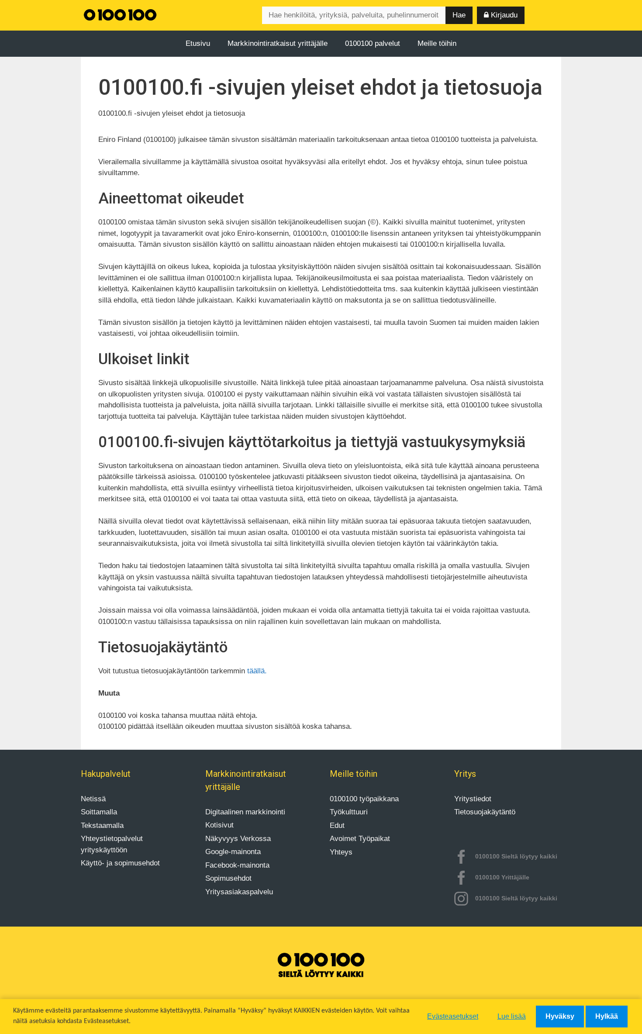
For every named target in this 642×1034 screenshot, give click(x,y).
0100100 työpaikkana (364, 799)
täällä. (257, 671)
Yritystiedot (472, 799)
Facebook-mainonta (237, 865)
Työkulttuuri (349, 812)
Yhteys (341, 852)
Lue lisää (511, 1016)
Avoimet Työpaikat (360, 838)
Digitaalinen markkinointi (245, 812)
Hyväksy (559, 1016)
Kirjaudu (503, 15)
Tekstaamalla (102, 825)
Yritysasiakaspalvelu (239, 892)
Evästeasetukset (452, 1016)
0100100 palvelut (372, 43)
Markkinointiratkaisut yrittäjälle (278, 43)
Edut (337, 825)
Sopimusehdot (228, 878)
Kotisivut (219, 825)
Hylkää (606, 1016)
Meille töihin (437, 43)
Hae (459, 15)
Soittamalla (99, 812)
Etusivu (198, 43)
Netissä (93, 799)
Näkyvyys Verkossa (238, 838)
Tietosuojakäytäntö (484, 812)
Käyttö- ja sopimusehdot (120, 863)
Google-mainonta (233, 852)
